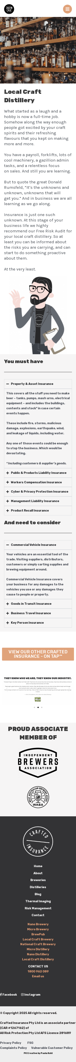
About (38, 873)
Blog (38, 894)
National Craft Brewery (38, 944)
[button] (6, 689)
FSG (30, 1043)
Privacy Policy (10, 1043)
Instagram (32, 994)
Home (38, 866)
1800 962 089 (38, 971)
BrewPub (38, 934)
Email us (38, 976)
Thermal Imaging (38, 901)
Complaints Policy (13, 1048)
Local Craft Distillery (38, 959)
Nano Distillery (38, 954)
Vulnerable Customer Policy (52, 1048)
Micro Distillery (38, 949)
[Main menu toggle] (67, 9)
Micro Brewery (38, 929)
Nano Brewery (38, 924)
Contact (38, 915)
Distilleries (38, 887)
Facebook (9, 994)
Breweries (38, 880)
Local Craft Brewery (38, 939)
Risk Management (38, 908)
